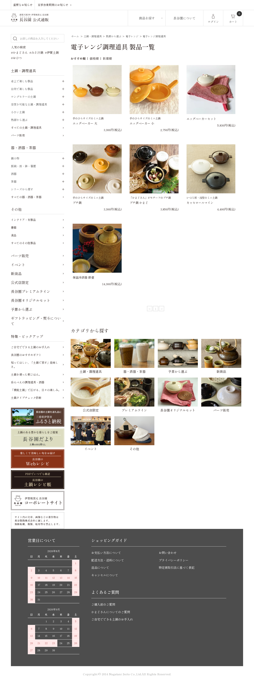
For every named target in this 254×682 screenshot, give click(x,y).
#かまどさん (19, 52)
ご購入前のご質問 (103, 604)
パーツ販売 (18, 135)
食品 (13, 235)
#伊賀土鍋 (52, 52)
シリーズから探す (22, 189)
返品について (100, 567)
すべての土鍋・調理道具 (26, 127)
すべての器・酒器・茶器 (26, 197)
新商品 (16, 273)
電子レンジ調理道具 (154, 36)
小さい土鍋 (18, 112)
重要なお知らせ (23, 5)
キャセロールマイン (200, 202)
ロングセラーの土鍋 (23, 97)
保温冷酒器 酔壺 (83, 277)
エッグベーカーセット (201, 119)
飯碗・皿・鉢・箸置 (23, 166)
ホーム (75, 36)
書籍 (13, 227)
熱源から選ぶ (113, 36)
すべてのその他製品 (23, 243)
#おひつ (16, 58)
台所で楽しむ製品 (22, 89)
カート (233, 22)
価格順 (94, 58)
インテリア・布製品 (23, 220)
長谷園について (184, 18)
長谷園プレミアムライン (30, 291)
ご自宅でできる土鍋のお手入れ (30, 347)
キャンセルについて (104, 575)
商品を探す (147, 18)
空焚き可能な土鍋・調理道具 (29, 104)
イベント (18, 264)
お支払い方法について (106, 553)
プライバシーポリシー (174, 560)
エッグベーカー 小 (142, 123)
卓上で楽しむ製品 (22, 81)
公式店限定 (20, 282)
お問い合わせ (168, 553)
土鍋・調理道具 (93, 36)
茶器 (13, 181)
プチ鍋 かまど (139, 202)
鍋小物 (15, 158)
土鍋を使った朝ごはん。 (26, 374)
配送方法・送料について (107, 560)
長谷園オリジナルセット (30, 300)
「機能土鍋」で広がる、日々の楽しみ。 (36, 390)
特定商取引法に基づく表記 (176, 567)
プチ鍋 (77, 202)
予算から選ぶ (21, 309)
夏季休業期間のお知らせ (53, 5)
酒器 (13, 174)
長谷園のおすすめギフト (26, 355)
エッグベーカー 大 (85, 123)
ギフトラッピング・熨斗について (36, 321)
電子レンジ (132, 36)
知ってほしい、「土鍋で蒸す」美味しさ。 (34, 365)
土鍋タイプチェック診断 (26, 398)
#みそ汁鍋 (36, 52)
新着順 (107, 58)
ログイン (213, 22)
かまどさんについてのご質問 (110, 612)
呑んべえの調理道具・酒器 (27, 382)
